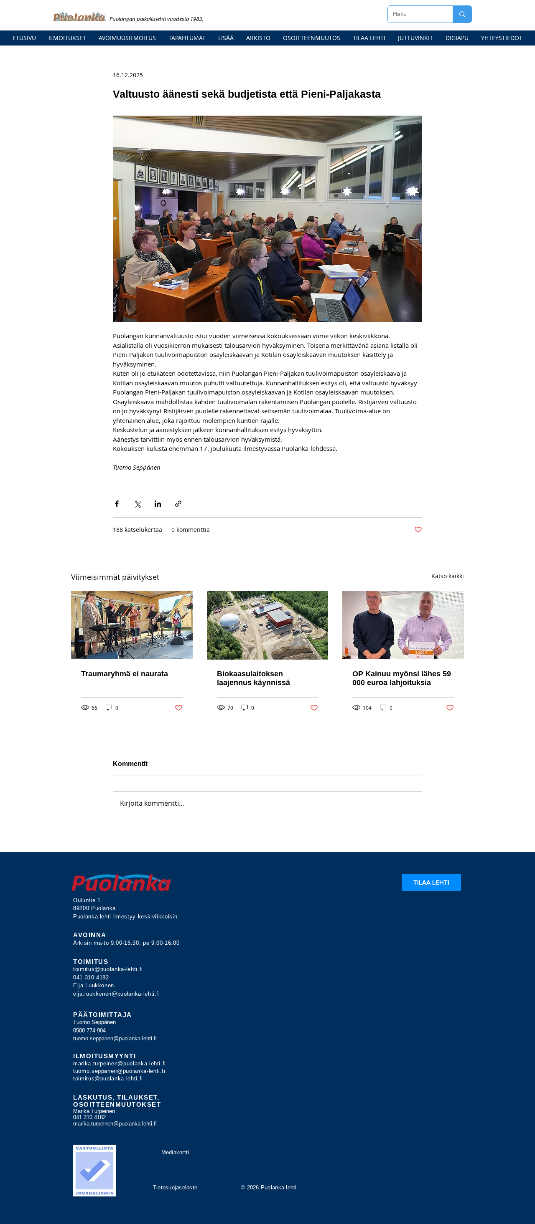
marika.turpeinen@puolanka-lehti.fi (119, 1063)
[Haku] (462, 14)
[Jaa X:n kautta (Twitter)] (137, 504)
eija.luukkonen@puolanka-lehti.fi (116, 994)
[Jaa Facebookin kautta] (117, 504)
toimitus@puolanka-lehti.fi (108, 969)
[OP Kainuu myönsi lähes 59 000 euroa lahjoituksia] (403, 625)
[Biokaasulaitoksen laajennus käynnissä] (268, 625)
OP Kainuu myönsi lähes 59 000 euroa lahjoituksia (401, 678)
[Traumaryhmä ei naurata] (132, 625)
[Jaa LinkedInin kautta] (158, 504)
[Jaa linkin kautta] (178, 504)
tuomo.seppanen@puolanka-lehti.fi (115, 1038)
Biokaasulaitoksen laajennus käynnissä (253, 678)
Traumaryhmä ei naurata (124, 674)
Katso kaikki (447, 576)
